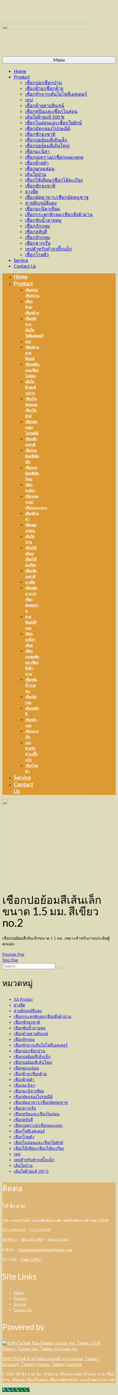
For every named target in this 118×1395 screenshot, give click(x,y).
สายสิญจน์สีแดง (28, 1011)
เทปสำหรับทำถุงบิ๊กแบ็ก (34, 1160)
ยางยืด (19, 1005)
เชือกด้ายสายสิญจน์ (31, 1034)
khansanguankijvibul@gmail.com (45, 1250)
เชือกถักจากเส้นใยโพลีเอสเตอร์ (41, 1045)
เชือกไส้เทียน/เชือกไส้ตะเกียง (39, 1148)
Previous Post (13, 954)
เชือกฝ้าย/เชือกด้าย (30, 1074)
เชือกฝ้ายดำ (24, 1079)
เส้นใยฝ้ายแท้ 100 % (31, 1171)
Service (20, 1304)
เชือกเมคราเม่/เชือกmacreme (38, 1125)
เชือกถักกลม (24, 1039)
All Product (23, 999)
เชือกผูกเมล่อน (26, 1068)
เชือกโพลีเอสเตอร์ (29, 1131)
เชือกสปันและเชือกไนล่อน (37, 1114)
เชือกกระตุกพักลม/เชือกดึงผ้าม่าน (42, 1016)
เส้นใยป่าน (23, 1165)
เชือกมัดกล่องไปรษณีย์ (33, 1097)
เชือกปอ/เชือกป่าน (29, 1051)
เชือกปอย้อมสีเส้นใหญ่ (33, 1062)
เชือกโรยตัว (24, 1137)
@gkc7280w (31, 1259)
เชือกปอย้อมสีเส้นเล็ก (32, 1057)
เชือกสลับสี (23, 1120)
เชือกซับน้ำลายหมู (30, 1028)
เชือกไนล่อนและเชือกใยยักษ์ (38, 1143)
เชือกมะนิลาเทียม (29, 1091)
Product (20, 1298)
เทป (17, 1154)
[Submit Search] (58, 967)
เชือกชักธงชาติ (27, 1022)
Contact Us (23, 1310)
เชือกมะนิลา (24, 1085)
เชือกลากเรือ (25, 1108)
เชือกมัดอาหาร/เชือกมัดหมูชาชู (41, 1102)
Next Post (10, 960)
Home (18, 1293)
